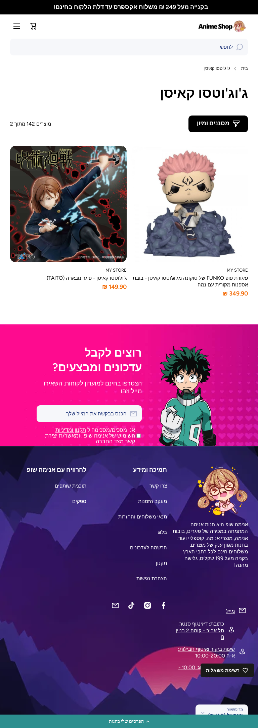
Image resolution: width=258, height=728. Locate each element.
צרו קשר (158, 486)
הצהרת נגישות (151, 578)
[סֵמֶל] (223, 26)
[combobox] (129, 47)
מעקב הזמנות (152, 501)
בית (244, 68)
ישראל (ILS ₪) (225, 716)
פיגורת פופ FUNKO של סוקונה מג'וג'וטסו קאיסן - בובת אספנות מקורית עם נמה (190, 281)
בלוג (162, 532)
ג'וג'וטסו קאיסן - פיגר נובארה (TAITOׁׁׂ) (87, 278)
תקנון (161, 563)
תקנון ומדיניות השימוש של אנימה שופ (95, 433)
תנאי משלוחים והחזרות (142, 516)
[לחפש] (239, 47)
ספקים (79, 501)
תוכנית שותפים (70, 486)
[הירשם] (45, 413)
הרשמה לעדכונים (148, 547)
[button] (129, 721)
